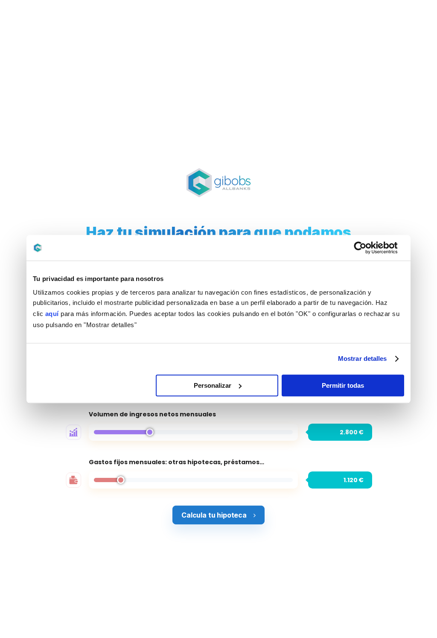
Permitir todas (343, 385)
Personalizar (212, 385)
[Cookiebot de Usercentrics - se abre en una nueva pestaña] (366, 247)
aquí (52, 313)
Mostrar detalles (362, 358)
